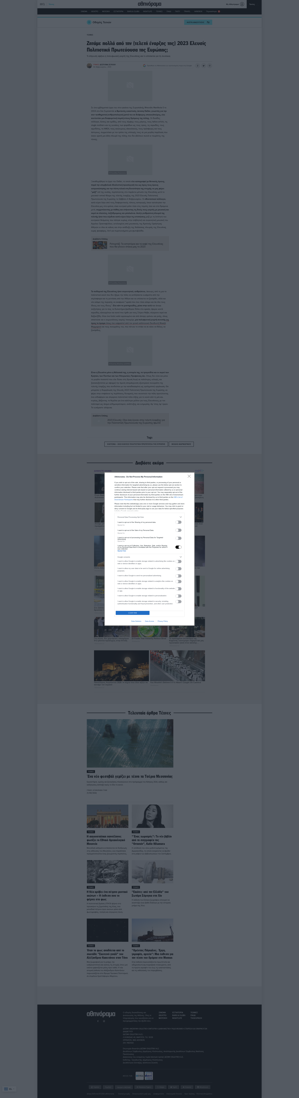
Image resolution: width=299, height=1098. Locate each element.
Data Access (149, 621)
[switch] (178, 522)
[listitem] (149, 517)
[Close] (190, 477)
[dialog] (149, 549)
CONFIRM (132, 613)
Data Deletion (136, 621)
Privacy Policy (163, 621)
